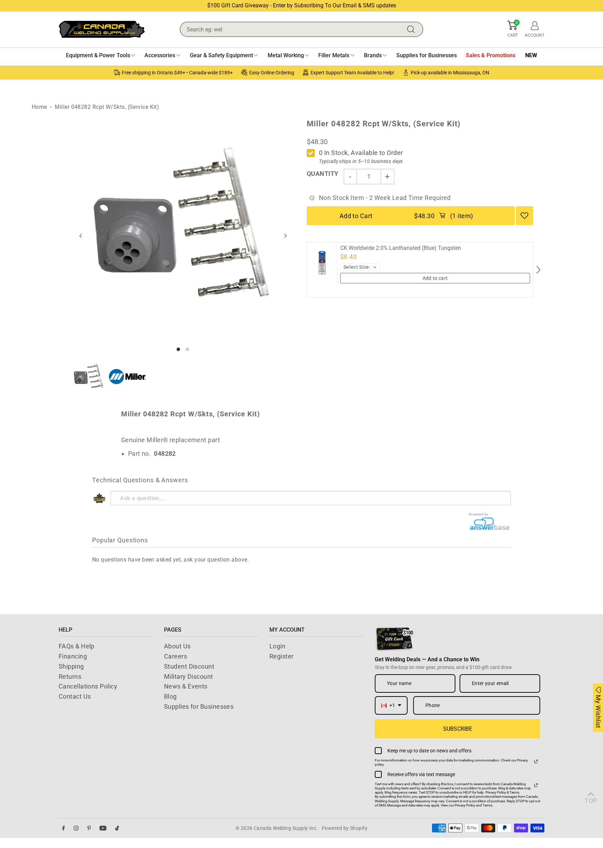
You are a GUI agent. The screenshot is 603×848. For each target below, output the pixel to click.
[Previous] (81, 236)
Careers (175, 656)
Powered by (479, 514)
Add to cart (435, 278)
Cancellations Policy (88, 686)
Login (277, 646)
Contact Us (75, 696)
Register (281, 656)
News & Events (186, 686)
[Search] (412, 29)
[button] (512, 29)
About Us (177, 646)
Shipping (71, 666)
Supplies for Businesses (198, 706)
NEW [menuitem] (531, 55)
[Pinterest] (89, 828)
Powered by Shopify (344, 828)
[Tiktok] (117, 828)
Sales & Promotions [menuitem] (490, 55)
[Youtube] (102, 828)
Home (39, 107)
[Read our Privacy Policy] (536, 761)
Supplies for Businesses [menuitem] (426, 55)
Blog (170, 696)
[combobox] (391, 705)
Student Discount (189, 666)
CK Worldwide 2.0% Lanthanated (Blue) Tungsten (400, 248)
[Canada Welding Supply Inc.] (102, 29)
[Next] (285, 236)
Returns (70, 676)
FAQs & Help (77, 646)
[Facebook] (63, 828)
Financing (73, 656)
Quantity (322, 173)
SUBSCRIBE (457, 729)
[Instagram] (76, 828)
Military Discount (188, 676)
